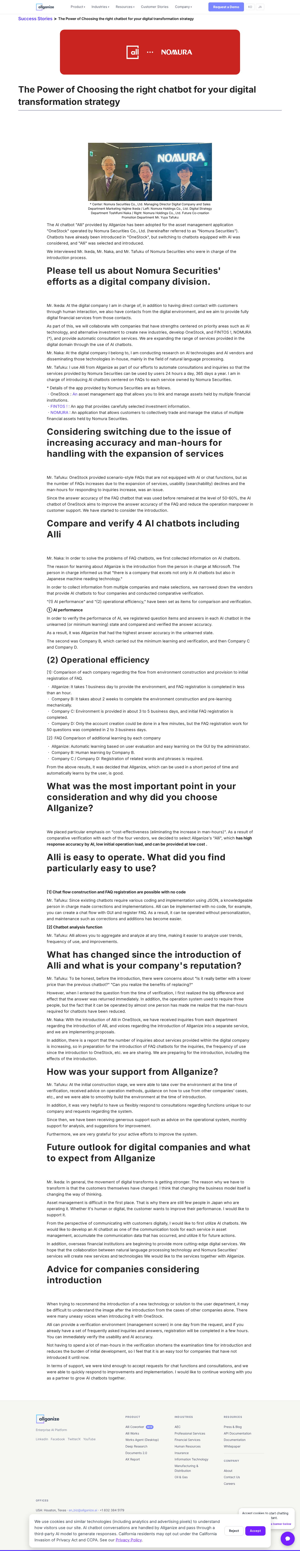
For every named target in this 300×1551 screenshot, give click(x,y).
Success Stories (35, 18)
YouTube (89, 1439)
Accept (255, 1531)
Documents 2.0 (136, 1453)
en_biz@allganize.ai (83, 1510)
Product (78, 7)
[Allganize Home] (45, 7)
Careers (229, 1483)
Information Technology (191, 1459)
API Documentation (237, 1433)
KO (250, 7)
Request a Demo (226, 7)
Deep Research (136, 1446)
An (75, 394)
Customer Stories (154, 7)
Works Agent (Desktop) (142, 1440)
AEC (178, 1427)
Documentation (235, 1440)
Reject (234, 1531)
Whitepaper (232, 1446)
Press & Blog (233, 1427)
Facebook (58, 1439)
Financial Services (187, 1440)
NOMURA (59, 412)
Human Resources (188, 1446)
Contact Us (232, 1477)
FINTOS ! (59, 406)
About (228, 1470)
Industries (100, 7)
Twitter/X (74, 1439)
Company (183, 7)
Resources (125, 7)
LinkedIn (42, 1439)
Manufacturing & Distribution (186, 1468)
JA (260, 7)
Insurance (182, 1453)
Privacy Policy (129, 1540)
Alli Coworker (138, 1427)
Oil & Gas (181, 1477)
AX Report (132, 1459)
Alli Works (132, 1433)
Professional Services (190, 1433)
